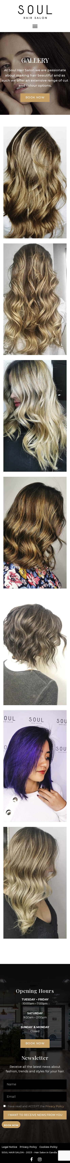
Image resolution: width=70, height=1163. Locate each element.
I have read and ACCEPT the (35, 1106)
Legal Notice (9, 1146)
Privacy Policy (54, 1106)
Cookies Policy (48, 1146)
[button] (35, 26)
